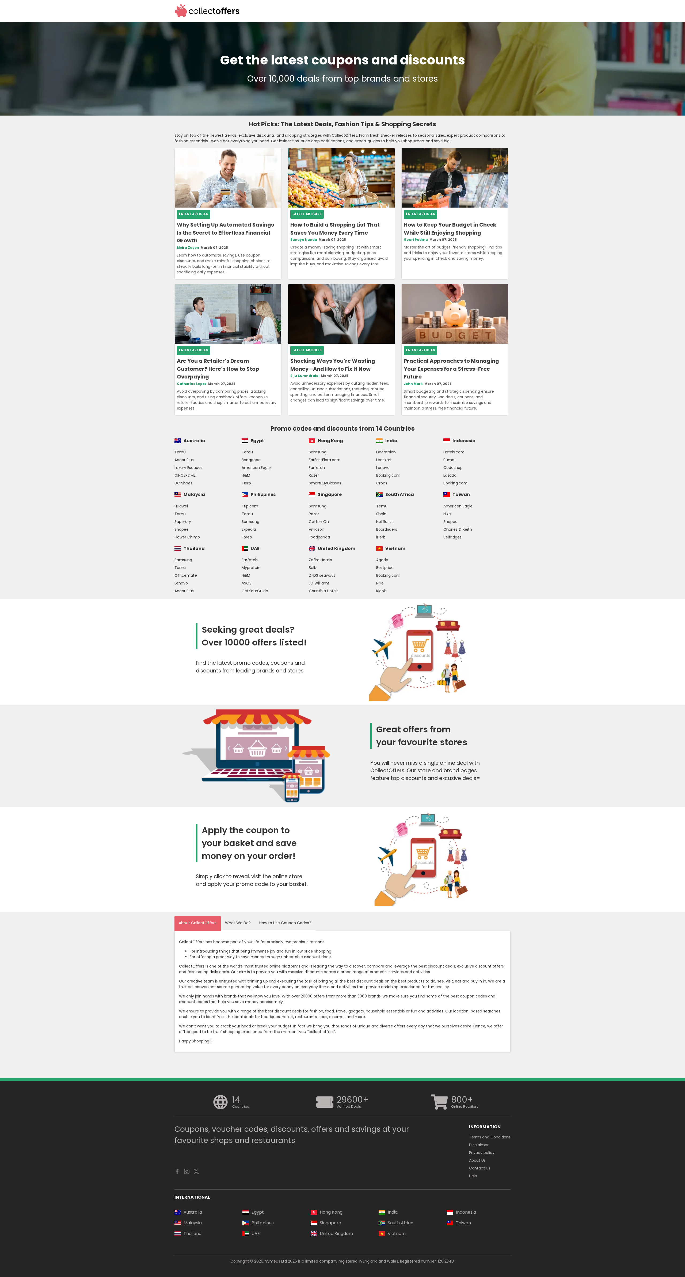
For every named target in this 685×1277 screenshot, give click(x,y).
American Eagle (256, 467)
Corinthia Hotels (323, 591)
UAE (255, 548)
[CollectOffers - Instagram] (186, 1172)
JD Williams (319, 583)
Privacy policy (481, 1152)
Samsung (317, 452)
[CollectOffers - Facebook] (177, 1172)
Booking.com (388, 475)
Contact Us (479, 1168)
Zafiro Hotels (320, 560)
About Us (477, 1160)
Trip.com (250, 506)
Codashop (453, 467)
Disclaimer (479, 1145)
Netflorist (384, 521)
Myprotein (251, 567)
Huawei (181, 506)
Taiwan (461, 494)
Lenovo (383, 467)
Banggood (251, 459)
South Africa (399, 494)
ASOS (247, 583)
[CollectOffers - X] (196, 1172)
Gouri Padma (416, 240)
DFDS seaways (322, 575)
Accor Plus (184, 459)
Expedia (249, 529)
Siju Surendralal (304, 376)
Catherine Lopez (192, 384)
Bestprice (385, 567)
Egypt (257, 441)
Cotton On (319, 521)
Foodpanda (319, 537)
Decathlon (386, 452)
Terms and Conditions (490, 1137)
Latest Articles (193, 214)
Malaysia (194, 494)
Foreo (247, 537)
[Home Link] (207, 10)
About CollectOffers (197, 923)
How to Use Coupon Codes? (285, 923)
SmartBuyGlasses (325, 483)
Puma (448, 459)
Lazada (449, 475)
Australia (194, 441)
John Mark (413, 384)
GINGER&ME (185, 475)
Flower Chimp (187, 537)
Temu (180, 452)
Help (473, 1176)
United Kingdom (336, 548)
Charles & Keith (457, 529)
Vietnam (395, 548)
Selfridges (452, 537)
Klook (381, 591)
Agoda (382, 560)
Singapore (330, 494)
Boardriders (386, 529)
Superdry (182, 521)
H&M (246, 475)
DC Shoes (183, 483)
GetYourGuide (255, 591)
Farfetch (317, 467)
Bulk (312, 567)
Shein (381, 514)
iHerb (246, 483)
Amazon (316, 529)
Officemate (185, 575)
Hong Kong (330, 441)
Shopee (181, 529)
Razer (314, 475)
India (391, 441)
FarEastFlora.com (325, 459)
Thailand (194, 548)
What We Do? (238, 923)
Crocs (381, 483)
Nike (447, 514)
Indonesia (463, 441)
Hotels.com (454, 452)
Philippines (263, 494)
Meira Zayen (188, 248)
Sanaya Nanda (303, 240)
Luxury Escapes (188, 467)
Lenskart (384, 459)
